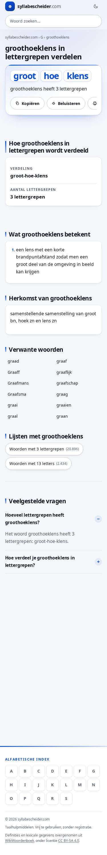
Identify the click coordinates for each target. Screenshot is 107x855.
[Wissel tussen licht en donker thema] (95, 6)
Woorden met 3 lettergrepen (44, 449)
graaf (61, 361)
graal (13, 416)
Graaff (14, 372)
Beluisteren (69, 103)
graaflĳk (64, 372)
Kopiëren (30, 103)
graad (13, 361)
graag (62, 394)
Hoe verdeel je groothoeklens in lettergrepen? (40, 561)
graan (62, 416)
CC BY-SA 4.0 (68, 840)
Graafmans (18, 383)
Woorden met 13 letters (38, 463)
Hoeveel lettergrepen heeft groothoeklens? (34, 518)
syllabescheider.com (21, 37)
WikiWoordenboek (19, 840)
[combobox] (53, 21)
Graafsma (17, 394)
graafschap (67, 383)
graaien (63, 405)
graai (13, 405)
